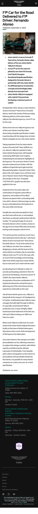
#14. (25, 229)
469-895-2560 (16, 393)
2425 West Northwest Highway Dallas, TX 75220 (17, 419)
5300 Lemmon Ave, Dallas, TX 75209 (16, 389)
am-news (14, 370)
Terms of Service (8, 499)
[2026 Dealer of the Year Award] (19, 446)
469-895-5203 (17, 423)
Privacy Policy (21, 499)
